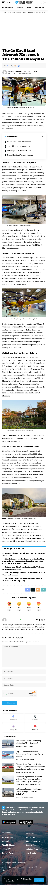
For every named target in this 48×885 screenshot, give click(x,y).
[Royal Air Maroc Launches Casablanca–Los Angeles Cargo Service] (8, 755)
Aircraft (18, 797)
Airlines (18, 746)
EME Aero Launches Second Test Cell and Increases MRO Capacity (22, 580)
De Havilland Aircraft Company (19, 142)
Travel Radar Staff (16, 71)
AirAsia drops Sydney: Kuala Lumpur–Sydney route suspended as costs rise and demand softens (30, 766)
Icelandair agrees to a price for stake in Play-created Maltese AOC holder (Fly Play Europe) (29, 779)
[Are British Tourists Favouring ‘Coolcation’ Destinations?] (8, 744)
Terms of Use (10, 881)
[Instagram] (42, 620)
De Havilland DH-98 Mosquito (18, 146)
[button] (39, 880)
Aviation (24, 746)
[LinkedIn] (45, 620)
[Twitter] (35, 718)
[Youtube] (35, 727)
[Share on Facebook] (8, 65)
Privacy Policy (27, 879)
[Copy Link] (43, 590)
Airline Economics (22, 772)
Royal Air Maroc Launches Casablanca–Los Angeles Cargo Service (29, 754)
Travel (30, 746)
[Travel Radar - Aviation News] (24, 2)
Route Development (22, 759)
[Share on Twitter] (11, 65)
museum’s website (33, 538)
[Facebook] (39, 620)
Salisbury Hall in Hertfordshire (19, 151)
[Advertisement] (24, 31)
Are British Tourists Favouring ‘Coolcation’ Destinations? (28, 742)
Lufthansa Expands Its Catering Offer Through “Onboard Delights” (29, 791)
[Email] (15, 65)
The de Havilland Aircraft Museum (20, 155)
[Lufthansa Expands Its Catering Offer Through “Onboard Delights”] (8, 792)
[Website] (37, 620)
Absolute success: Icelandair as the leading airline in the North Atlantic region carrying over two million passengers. (23, 561)
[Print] (18, 65)
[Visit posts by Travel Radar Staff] (4, 72)
